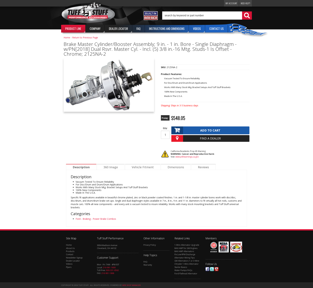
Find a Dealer (210, 138)
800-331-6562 (112, 270)
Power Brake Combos (104, 218)
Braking (87, 218)
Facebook (207, 269)
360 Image (111, 167)
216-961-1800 (109, 267)
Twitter (212, 269)
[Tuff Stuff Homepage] (88, 13)
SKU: (164, 67)
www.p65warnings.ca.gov (187, 156)
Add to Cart (210, 130)
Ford (78, 218)
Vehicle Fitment (143, 167)
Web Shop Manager (131, 285)
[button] (207, 15)
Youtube (216, 269)
